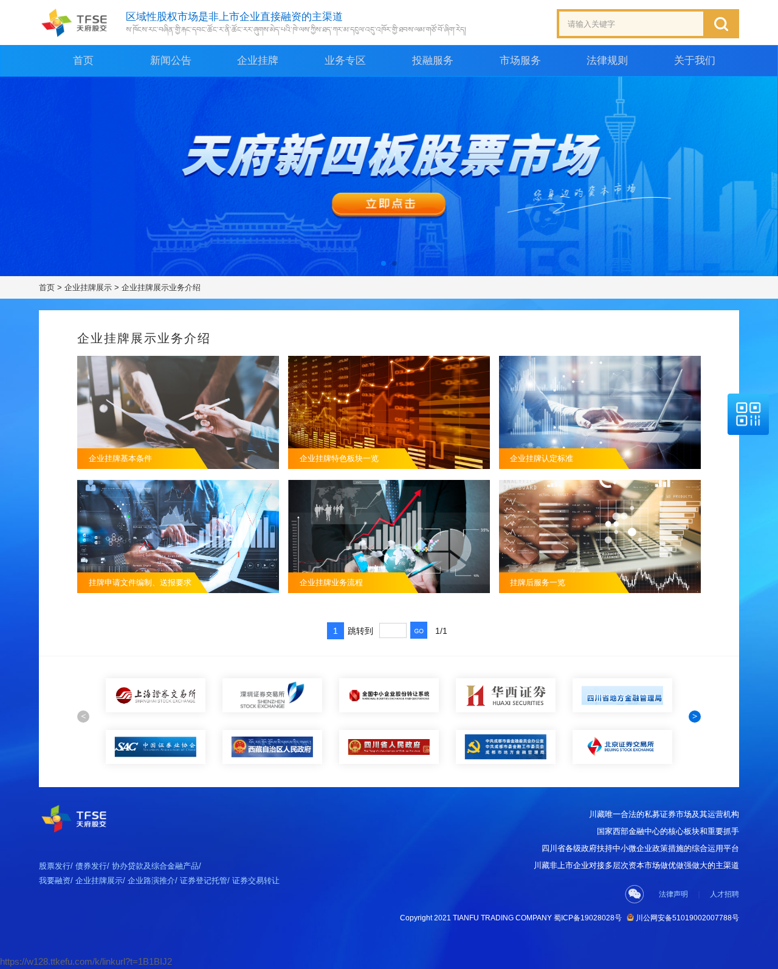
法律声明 (673, 894)
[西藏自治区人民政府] (272, 747)
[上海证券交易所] (155, 695)
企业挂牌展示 (88, 287)
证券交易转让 (256, 880)
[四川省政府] (389, 747)
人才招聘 (724, 894)
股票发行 (55, 865)
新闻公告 (170, 60)
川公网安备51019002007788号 (686, 918)
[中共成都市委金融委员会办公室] (505, 747)
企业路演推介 (151, 880)
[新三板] (389, 695)
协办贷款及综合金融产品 (155, 865)
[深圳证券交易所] (272, 695)
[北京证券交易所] (622, 747)
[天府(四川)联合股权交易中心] (74, 22)
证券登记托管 (203, 880)
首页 (83, 60)
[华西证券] (505, 695)
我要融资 (55, 880)
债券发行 (91, 865)
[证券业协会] (155, 747)
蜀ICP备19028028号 (588, 918)
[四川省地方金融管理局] (622, 695)
